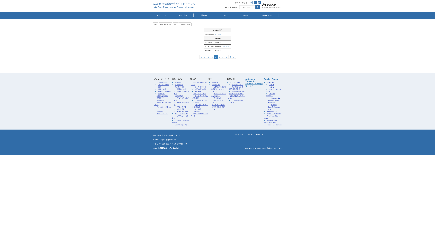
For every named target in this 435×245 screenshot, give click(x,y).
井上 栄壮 (218, 34)
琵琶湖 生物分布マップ (236, 101)
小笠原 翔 (226, 46)
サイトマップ (239, 134)
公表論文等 (179, 84)
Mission (271, 84)
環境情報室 (160, 100)
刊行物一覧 (216, 84)
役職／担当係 (185, 24)
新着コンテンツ (162, 113)
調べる (204, 15)
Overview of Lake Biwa (272, 117)
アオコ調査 (197, 109)
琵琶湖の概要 (180, 87)
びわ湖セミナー (237, 84)
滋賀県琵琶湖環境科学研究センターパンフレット (218, 89)
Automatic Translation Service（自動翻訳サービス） (254, 82)
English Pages (267, 15)
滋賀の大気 (179, 96)
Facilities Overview (270, 94)
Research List (272, 111)
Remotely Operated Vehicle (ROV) (274, 107)
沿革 (159, 87)
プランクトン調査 (199, 93)
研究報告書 (217, 98)
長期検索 (198, 91)
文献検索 (215, 82)
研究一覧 (178, 82)
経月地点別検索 (200, 87)
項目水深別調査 (200, 89)
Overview (270, 82)
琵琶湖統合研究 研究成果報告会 (236, 88)
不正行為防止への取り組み (162, 103)
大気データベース (183, 111)
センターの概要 (162, 82)
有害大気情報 (181, 107)
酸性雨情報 (181, 109)
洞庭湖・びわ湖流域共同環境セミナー (237, 92)
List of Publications (274, 113)
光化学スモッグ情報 (181, 103)
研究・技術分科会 (181, 113)
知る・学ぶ (182, 15)
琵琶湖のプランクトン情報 (200, 101)
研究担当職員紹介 (164, 91)
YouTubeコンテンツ (182, 125)
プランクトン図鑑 (218, 105)
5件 (155, 24)
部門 (175, 24)
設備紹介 (161, 93)
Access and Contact (274, 125)
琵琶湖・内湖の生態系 (181, 92)
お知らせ (160, 111)
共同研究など (161, 98)
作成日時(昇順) (165, 24)
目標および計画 (162, 96)
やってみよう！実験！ (180, 117)
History (271, 87)
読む (225, 15)
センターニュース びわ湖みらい (218, 94)
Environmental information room (270, 121)
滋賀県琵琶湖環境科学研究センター (176, 3)
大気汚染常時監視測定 (181, 99)
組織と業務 (162, 89)
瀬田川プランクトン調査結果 (200, 106)
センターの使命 (163, 84)
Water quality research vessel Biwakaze (274, 100)
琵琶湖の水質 (181, 89)
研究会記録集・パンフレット (218, 101)
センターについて (162, 15)
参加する (246, 15)
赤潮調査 (196, 111)
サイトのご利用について (256, 134)
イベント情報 (235, 82)
